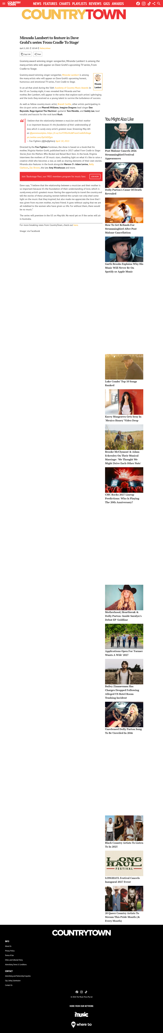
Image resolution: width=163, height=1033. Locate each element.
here (75, 225)
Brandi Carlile (64, 104)
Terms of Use (9, 955)
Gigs (106, 3)
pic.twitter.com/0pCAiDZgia (40, 137)
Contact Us (8, 985)
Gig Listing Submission (13, 980)
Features (50, 3)
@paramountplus (38, 133)
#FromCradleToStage (81, 133)
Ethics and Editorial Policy (14, 960)
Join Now (95, 176)
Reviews (95, 3)
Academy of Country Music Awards (71, 87)
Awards (118, 3)
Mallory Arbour (45, 48)
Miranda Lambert (70, 74)
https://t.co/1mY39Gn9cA (59, 133)
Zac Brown (34, 167)
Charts (64, 3)
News (37, 3)
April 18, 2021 (62, 141)
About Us (8, 946)
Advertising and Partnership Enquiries (18, 976)
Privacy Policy (10, 951)
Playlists (79, 3)
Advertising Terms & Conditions (16, 964)
